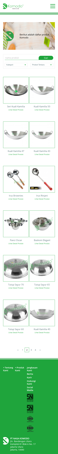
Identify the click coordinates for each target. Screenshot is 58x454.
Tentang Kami (8, 369)
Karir (29, 377)
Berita (30, 374)
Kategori (9, 65)
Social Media (30, 389)
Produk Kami (19, 369)
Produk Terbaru (38, 65)
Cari (46, 58)
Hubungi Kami (31, 382)
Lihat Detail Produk (15, 110)
